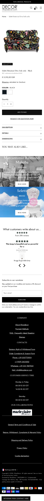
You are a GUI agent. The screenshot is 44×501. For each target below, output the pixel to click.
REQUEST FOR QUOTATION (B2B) (22, 119)
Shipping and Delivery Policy (22, 440)
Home (4, 16)
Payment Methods (22, 329)
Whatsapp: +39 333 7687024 (22, 366)
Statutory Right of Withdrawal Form (22, 349)
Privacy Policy (22, 448)
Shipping (5, 82)
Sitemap (22, 337)
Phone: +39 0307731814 (22, 357)
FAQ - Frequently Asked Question (22, 333)
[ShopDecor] (10, 8)
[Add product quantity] (11, 104)
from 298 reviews (22, 235)
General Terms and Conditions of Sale (22, 424)
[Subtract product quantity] (4, 104)
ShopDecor (17, 473)
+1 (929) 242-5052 (22, 361)
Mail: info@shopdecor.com (22, 370)
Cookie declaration (22, 456)
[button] (20, 265)
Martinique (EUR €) (10, 470)
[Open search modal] (31, 8)
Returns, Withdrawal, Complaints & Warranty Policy (22, 432)
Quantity (5, 99)
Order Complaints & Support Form (22, 353)
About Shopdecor (22, 324)
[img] (22, 232)
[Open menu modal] (40, 8)
